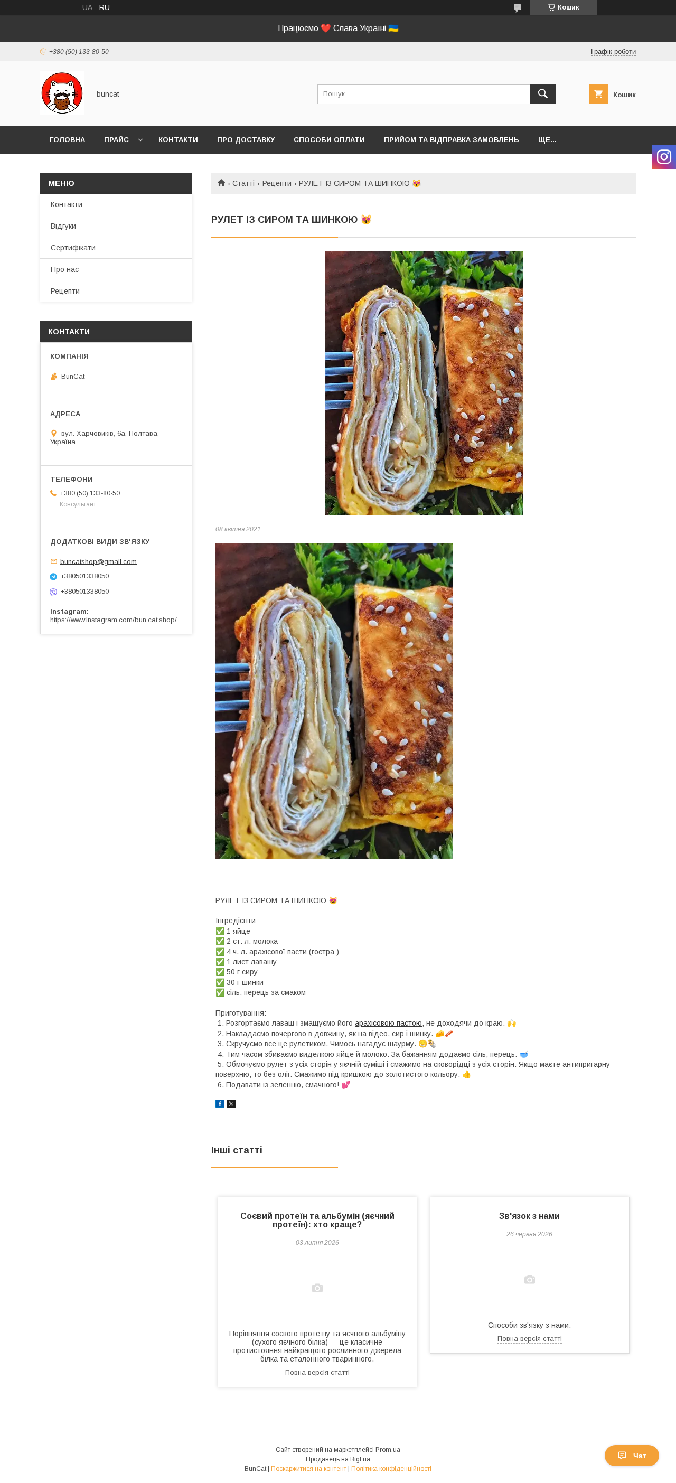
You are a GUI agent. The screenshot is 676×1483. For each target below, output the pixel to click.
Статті (243, 183)
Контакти (178, 140)
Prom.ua (387, 1449)
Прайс (116, 140)
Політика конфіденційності (391, 1468)
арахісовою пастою (388, 1023)
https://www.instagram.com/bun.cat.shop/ (113, 620)
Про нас (65, 269)
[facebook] (219, 1105)
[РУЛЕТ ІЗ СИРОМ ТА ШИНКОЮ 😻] (423, 383)
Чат (639, 1455)
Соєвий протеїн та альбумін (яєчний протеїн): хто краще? (317, 1220)
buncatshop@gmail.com (98, 561)
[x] (231, 1105)
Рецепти (277, 183)
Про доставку (246, 140)
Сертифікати (73, 247)
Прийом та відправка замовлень (451, 140)
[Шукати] (543, 94)
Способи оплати (329, 140)
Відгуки (63, 226)
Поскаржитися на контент (308, 1468)
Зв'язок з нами (529, 1216)
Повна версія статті (317, 1372)
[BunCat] (62, 112)
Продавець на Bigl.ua (338, 1459)
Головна (67, 140)
